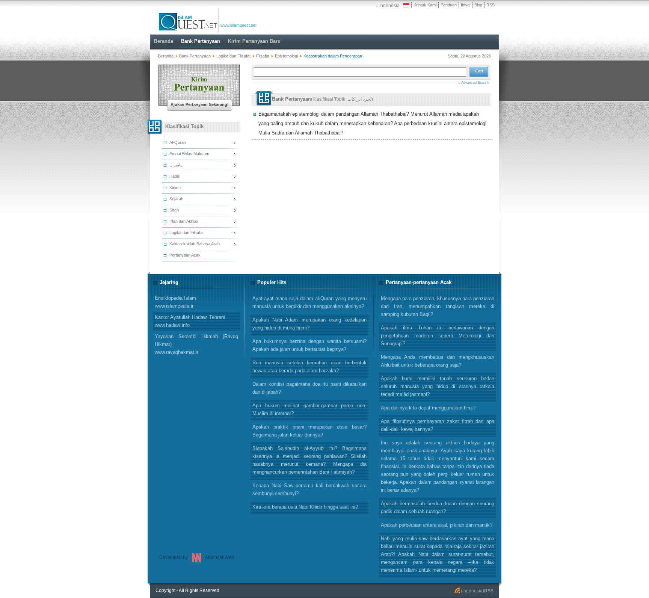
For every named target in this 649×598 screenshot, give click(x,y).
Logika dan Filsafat (233, 56)
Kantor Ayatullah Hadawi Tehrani (190, 321)
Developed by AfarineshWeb (196, 557)
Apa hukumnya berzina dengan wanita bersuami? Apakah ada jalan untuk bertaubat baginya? (309, 345)
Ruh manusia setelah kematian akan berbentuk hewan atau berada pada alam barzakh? (309, 366)
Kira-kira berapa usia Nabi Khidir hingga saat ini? (305, 507)
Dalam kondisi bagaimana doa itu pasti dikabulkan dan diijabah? (309, 388)
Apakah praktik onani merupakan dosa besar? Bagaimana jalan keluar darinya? (309, 431)
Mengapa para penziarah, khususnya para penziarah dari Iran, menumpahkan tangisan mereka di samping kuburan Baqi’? (437, 306)
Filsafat (262, 56)
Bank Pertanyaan (195, 56)
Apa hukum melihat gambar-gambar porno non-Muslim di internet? (309, 409)
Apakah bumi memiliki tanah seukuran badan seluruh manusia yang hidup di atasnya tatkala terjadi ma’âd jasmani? (437, 386)
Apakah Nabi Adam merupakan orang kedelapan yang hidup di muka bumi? (309, 324)
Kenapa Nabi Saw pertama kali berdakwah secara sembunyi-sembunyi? (309, 489)
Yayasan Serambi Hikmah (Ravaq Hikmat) (196, 344)
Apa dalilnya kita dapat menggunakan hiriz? (428, 408)
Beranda (166, 56)
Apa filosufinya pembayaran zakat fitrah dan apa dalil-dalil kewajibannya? (437, 425)
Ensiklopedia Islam (175, 302)
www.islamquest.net (238, 25)
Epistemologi (286, 56)
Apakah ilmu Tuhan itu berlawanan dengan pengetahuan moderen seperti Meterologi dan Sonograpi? (437, 335)
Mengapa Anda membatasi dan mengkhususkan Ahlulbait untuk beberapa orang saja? (437, 361)
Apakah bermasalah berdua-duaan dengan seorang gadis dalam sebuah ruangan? (437, 507)
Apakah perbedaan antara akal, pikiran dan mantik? (436, 525)
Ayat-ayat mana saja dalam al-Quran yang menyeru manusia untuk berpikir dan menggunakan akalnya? (309, 302)
